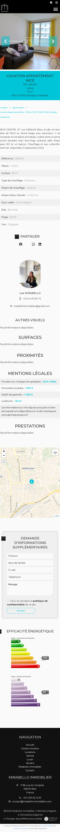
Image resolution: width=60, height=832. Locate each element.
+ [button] (4, 451)
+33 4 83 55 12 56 (32, 797)
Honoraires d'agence (31, 814)
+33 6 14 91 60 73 (32, 298)
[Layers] (55, 452)
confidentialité (46, 826)
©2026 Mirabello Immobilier (19, 811)
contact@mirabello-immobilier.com (31, 801)
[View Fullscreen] (4, 462)
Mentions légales (46, 811)
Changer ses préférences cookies (23, 818)
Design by (53, 819)
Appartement (18, 107)
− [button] (4, 455)
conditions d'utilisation (21, 828)
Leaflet (56, 516)
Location (4, 107)
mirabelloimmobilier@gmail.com (32, 306)
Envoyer (21, 610)
